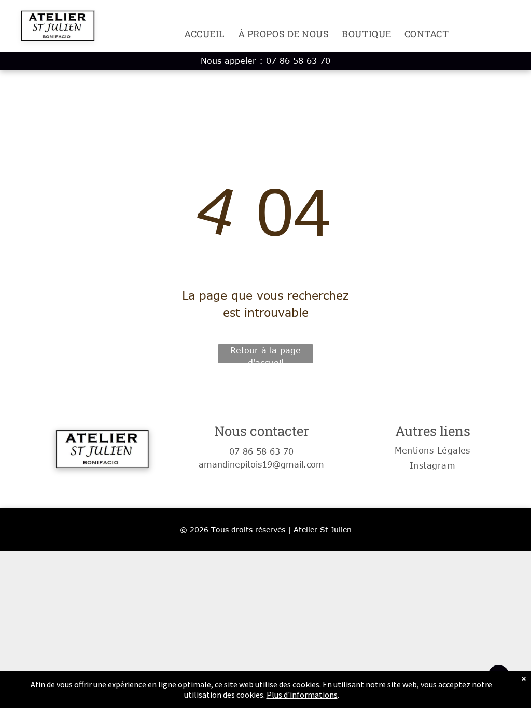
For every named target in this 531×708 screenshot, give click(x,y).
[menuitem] (198, 33)
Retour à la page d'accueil (265, 354)
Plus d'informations (302, 694)
